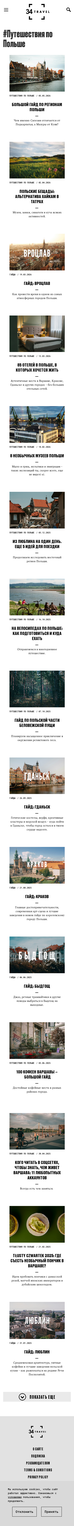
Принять (51, 1512)
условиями (15, 1497)
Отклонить (24, 1512)
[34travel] (38, 12)
